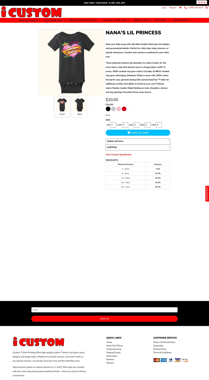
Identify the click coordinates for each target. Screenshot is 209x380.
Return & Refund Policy (164, 342)
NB (108, 124)
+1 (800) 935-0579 (195, 7)
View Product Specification (119, 154)
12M (131, 124)
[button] (29, 20)
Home (109, 342)
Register (172, 7)
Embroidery (111, 356)
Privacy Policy (159, 349)
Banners (110, 359)
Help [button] (202, 2)
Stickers (110, 363)
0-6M (119, 124)
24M (153, 124)
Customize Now (113, 349)
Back (80, 114)
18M (142, 124)
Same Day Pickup (114, 345)
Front (62, 114)
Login (164, 7)
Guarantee (158, 345)
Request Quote (113, 352)
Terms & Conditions (162, 352)
